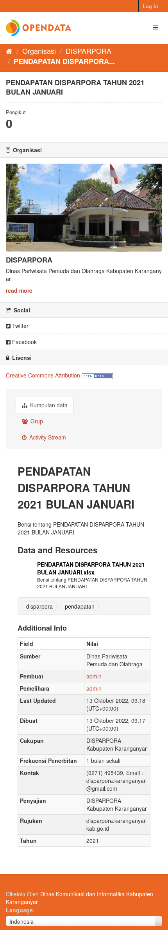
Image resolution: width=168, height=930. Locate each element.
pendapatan (80, 606)
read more (19, 290)
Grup (36, 421)
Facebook (24, 342)
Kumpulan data (48, 405)
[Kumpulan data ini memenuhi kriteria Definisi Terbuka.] (97, 375)
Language (19, 910)
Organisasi (39, 51)
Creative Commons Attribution (43, 375)
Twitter (20, 326)
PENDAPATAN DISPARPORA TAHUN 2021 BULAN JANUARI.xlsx (91, 568)
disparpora (39, 606)
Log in (150, 6)
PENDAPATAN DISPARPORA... (64, 61)
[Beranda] (9, 51)
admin (94, 676)
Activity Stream (47, 437)
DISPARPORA (88, 51)
